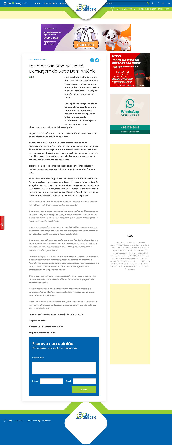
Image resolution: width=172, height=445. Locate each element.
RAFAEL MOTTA (141, 261)
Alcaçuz (125, 242)
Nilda (125, 256)
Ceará (113, 248)
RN (149, 261)
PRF (134, 261)
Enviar (83, 389)
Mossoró (114, 256)
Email (68, 381)
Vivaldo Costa (139, 266)
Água (147, 266)
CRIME (139, 248)
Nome (35, 381)
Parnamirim (130, 258)
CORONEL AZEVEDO (129, 248)
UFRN (131, 266)
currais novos (117, 250)
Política (129, 261)
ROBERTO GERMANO (118, 264)
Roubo (141, 264)
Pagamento (144, 256)
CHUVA (118, 248)
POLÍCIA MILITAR (120, 261)
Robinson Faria (132, 264)
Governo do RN (133, 250)
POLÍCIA (139, 258)
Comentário (38, 357)
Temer (126, 266)
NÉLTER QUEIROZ (134, 256)
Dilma (125, 250)
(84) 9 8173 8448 (125, 9)
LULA (146, 253)
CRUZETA (145, 248)
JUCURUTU (140, 253)
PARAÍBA (115, 258)
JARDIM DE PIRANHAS (127, 253)
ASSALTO (132, 242)
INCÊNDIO (115, 253)
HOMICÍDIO (143, 250)
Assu (127, 245)
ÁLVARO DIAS (130, 269)
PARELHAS (122, 258)
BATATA (132, 245)
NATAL (120, 256)
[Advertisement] (130, 184)
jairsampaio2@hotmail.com (154, 9)
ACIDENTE (118, 242)
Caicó (138, 245)
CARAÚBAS (145, 245)
